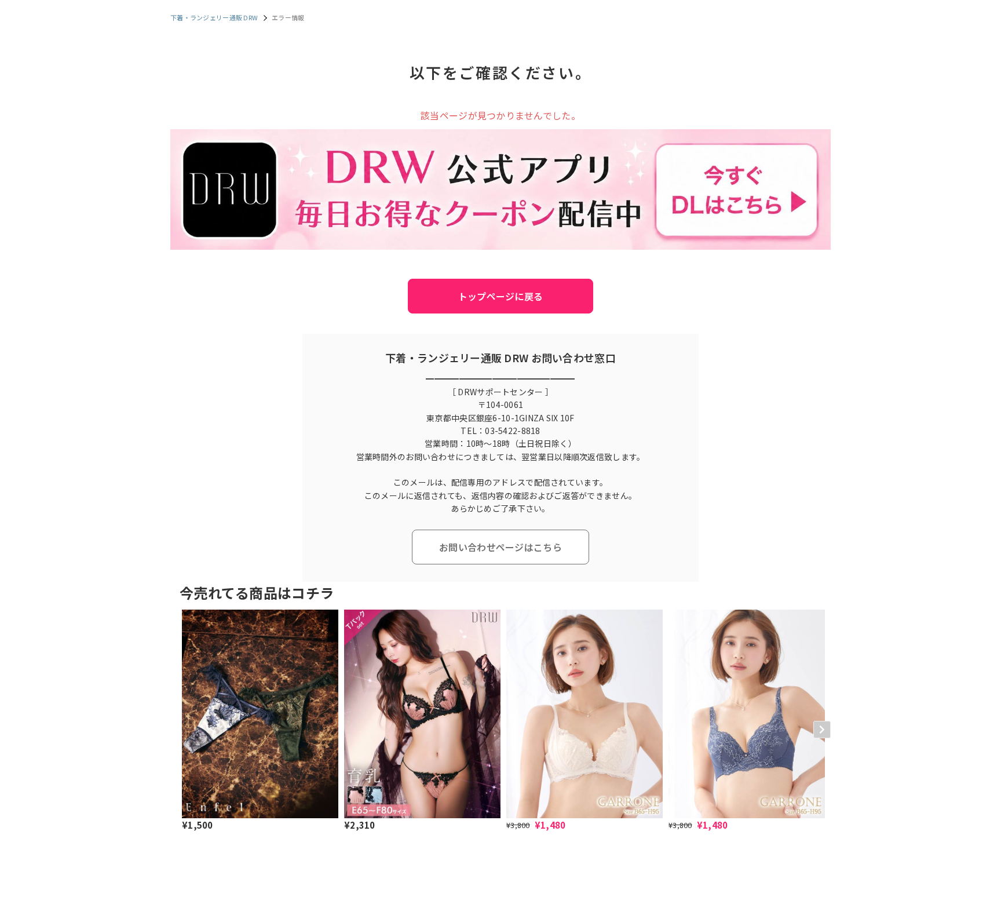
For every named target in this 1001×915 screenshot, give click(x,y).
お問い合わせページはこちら (500, 547)
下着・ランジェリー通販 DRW (214, 17)
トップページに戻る (500, 296)
